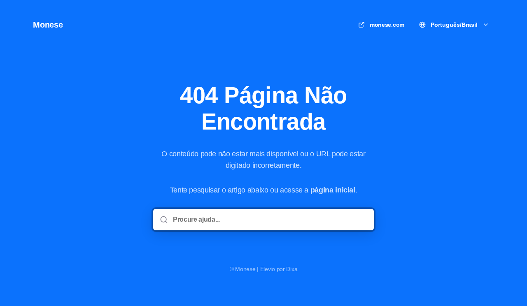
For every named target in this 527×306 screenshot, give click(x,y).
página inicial (332, 190)
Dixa (291, 269)
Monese (48, 24)
